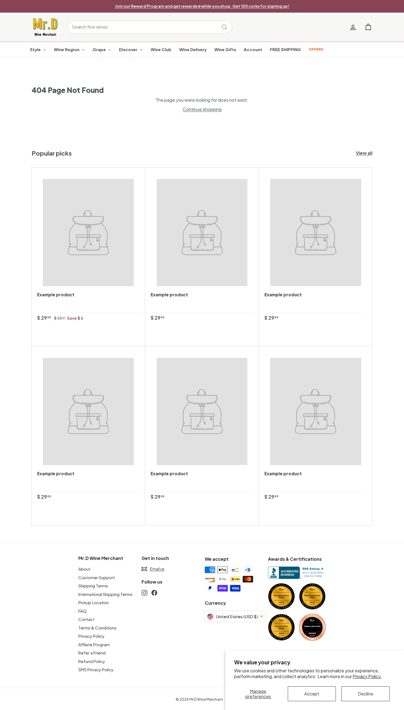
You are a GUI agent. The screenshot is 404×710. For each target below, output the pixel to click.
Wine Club (161, 49)
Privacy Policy (91, 636)
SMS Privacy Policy (96, 669)
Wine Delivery (193, 49)
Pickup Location (93, 602)
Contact (86, 619)
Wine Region (67, 49)
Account (253, 49)
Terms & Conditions (97, 627)
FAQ (82, 611)
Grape (100, 49)
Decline (365, 694)
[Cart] (368, 27)
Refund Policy (91, 661)
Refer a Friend (92, 652)
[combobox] (149, 27)
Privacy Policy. (367, 676)
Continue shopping (202, 109)
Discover (128, 49)
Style (35, 49)
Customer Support (96, 577)
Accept (311, 694)
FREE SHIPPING (285, 49)
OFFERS (316, 49)
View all (364, 153)
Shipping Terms (93, 585)
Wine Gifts (225, 49)
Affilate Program (94, 644)
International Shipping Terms (105, 594)
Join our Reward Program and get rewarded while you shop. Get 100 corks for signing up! (202, 6)
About (84, 568)
